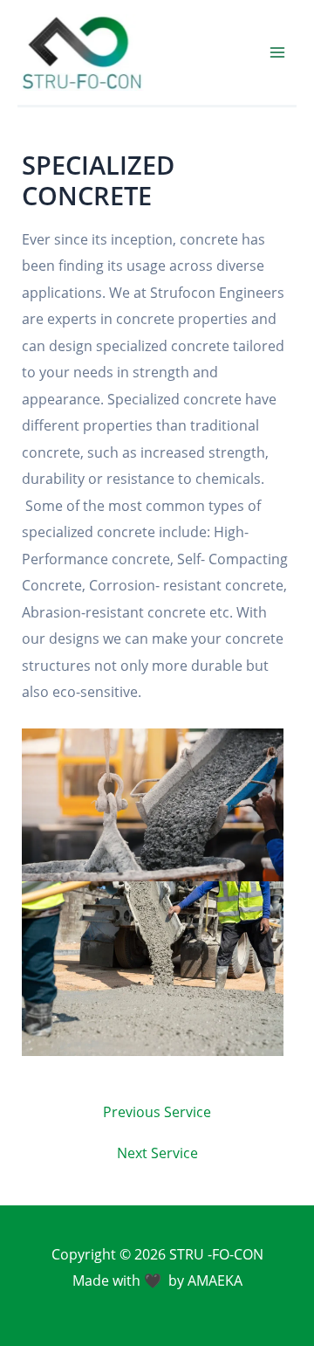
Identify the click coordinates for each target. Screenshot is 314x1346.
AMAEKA (215, 1280)
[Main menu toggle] (277, 52)
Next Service (157, 1153)
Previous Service (157, 1112)
